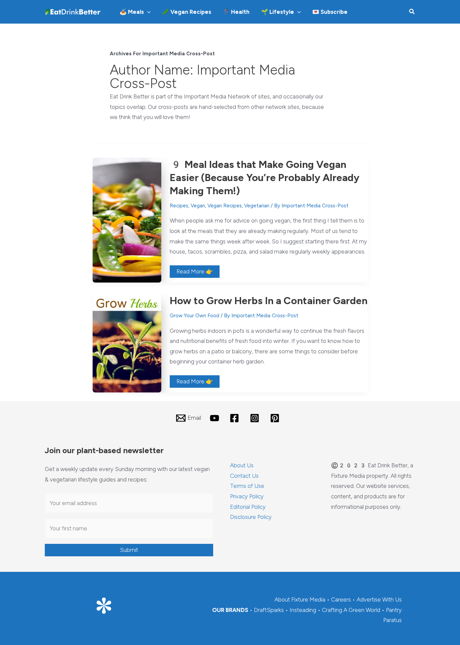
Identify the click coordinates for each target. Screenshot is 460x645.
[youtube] (215, 418)
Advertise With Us (379, 599)
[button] (147, 12)
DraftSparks (269, 610)
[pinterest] (276, 418)
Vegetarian (256, 206)
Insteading (303, 610)
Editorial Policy (248, 506)
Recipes (179, 206)
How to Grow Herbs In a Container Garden (268, 300)
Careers (341, 599)
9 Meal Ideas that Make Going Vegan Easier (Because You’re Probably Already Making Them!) (264, 177)
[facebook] (236, 418)
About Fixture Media (299, 599)
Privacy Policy (247, 496)
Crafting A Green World (351, 610)
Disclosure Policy (251, 517)
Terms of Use (247, 485)
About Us (242, 465)
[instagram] (256, 418)
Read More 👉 (194, 273)
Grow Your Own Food (194, 316)
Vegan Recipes (224, 206)
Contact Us (244, 475)
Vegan (198, 206)
